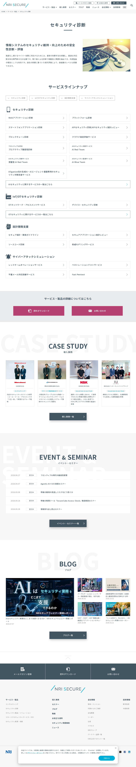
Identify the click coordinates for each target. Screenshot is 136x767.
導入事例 (62, 7)
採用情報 (116, 7)
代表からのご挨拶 (94, 708)
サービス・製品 (48, 7)
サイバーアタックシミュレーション (99, 98)
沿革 (89, 721)
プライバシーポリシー (35, 753)
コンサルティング (12, 704)
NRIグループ (92, 730)
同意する (107, 758)
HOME (3, 11)
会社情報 (105, 7)
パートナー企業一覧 (95, 734)
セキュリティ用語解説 (61, 723)
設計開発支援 (69, 98)
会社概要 (91, 713)
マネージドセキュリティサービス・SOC (20, 717)
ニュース (95, 7)
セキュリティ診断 (18, 98)
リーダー (91, 717)
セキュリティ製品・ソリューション (18, 713)
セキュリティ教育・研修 (14, 721)
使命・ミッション (94, 704)
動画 (88, 7)
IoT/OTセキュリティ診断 (45, 98)
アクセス (91, 726)
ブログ (81, 7)
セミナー (72, 7)
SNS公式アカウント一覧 (96, 739)
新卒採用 (126, 704)
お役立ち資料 (57, 718)
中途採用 (126, 708)
